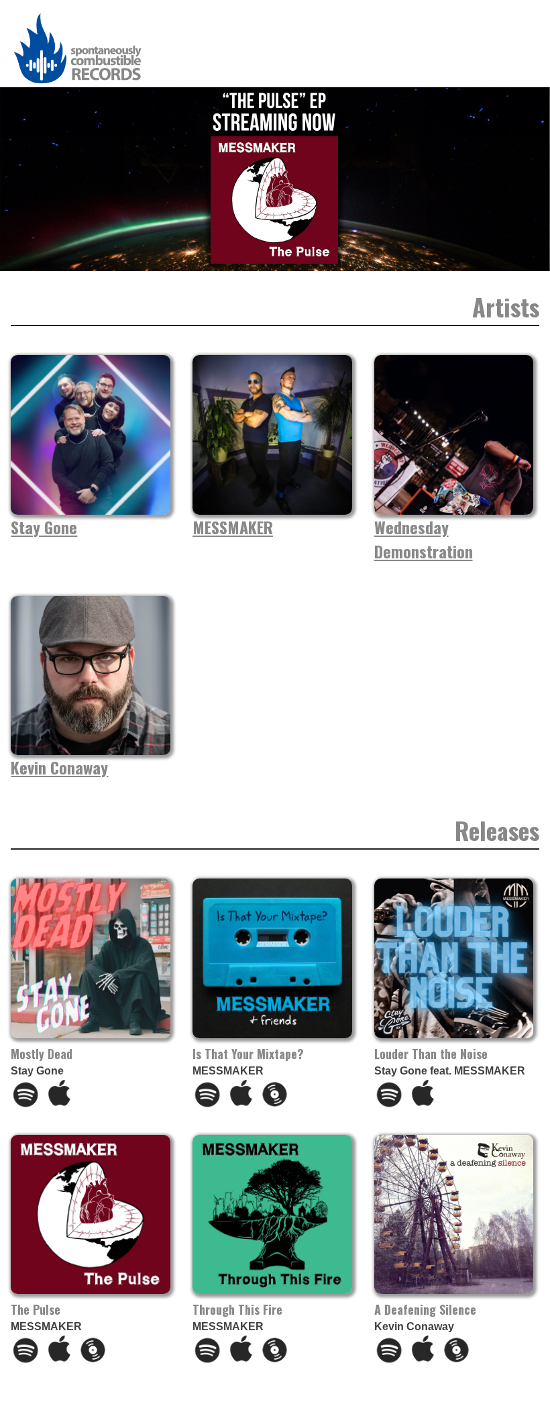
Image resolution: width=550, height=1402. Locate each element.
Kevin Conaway (59, 767)
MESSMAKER (232, 527)
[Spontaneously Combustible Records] (78, 83)
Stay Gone (44, 527)
